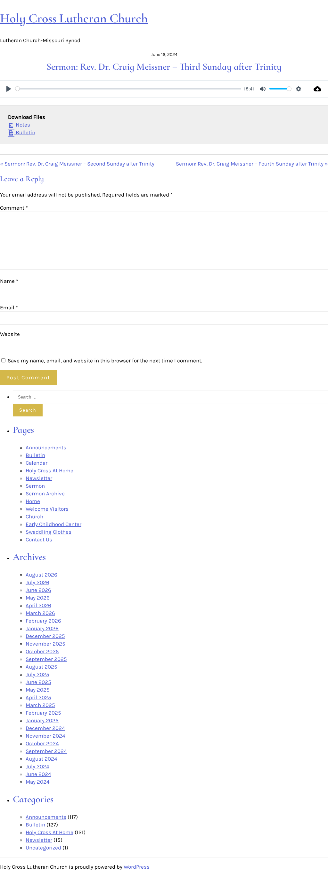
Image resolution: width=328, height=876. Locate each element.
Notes (22, 124)
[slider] (128, 89)
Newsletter (39, 478)
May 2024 (38, 782)
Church (34, 516)
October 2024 (42, 743)
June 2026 (38, 590)
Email (9, 307)
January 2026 (42, 628)
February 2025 (43, 712)
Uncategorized (43, 847)
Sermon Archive (45, 493)
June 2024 (38, 774)
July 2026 (37, 582)
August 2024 (41, 759)
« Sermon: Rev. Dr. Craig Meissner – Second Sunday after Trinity (77, 163)
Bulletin (24, 132)
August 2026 (41, 574)
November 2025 (45, 643)
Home (33, 501)
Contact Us (39, 539)
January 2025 (42, 720)
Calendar (36, 463)
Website (10, 334)
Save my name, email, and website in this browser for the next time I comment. (105, 360)
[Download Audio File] (317, 88)
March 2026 (40, 613)
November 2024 (45, 736)
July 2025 (37, 674)
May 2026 (38, 597)
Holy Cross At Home (49, 470)
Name (9, 281)
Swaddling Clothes (48, 532)
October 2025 (42, 651)
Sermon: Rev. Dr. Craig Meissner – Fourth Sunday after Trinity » (252, 163)
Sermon (35, 486)
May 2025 (38, 689)
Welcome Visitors (47, 509)
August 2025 (41, 666)
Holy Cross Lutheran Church (74, 18)
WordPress (137, 867)
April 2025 (38, 697)
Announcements (46, 447)
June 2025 (38, 682)
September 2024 (46, 751)
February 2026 (43, 620)
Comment (14, 208)
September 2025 (46, 659)
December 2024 (45, 728)
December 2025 (45, 636)
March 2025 (40, 705)
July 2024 (37, 766)
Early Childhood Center (53, 524)
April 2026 (38, 605)
